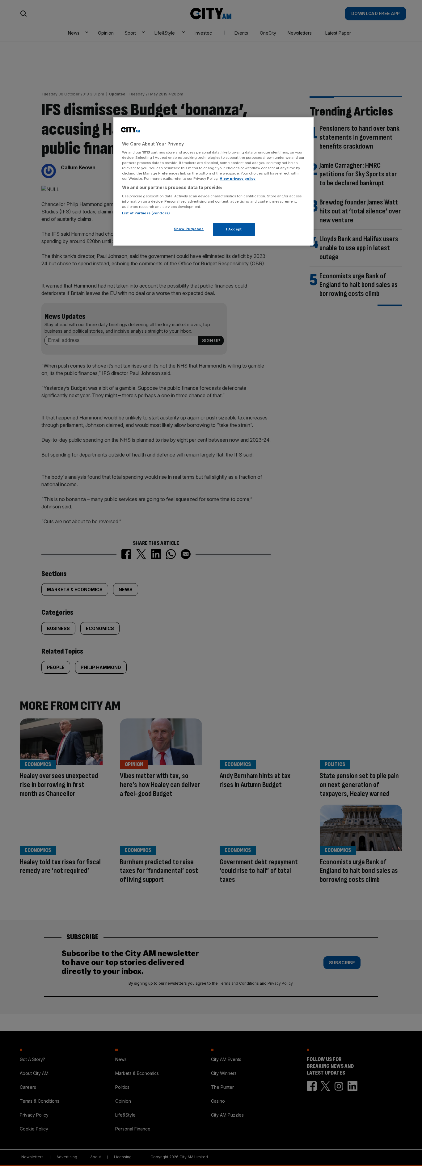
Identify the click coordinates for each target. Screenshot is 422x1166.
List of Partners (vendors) (146, 213)
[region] (213, 181)
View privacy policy (237, 178)
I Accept (234, 229)
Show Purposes (189, 229)
